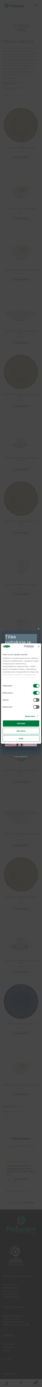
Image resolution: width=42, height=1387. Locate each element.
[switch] (36, 693)
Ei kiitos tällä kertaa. (21, 757)
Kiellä (21, 738)
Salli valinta (21, 731)
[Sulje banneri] (38, 646)
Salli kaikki (21, 723)
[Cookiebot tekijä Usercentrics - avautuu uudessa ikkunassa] (25, 646)
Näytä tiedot (30, 716)
